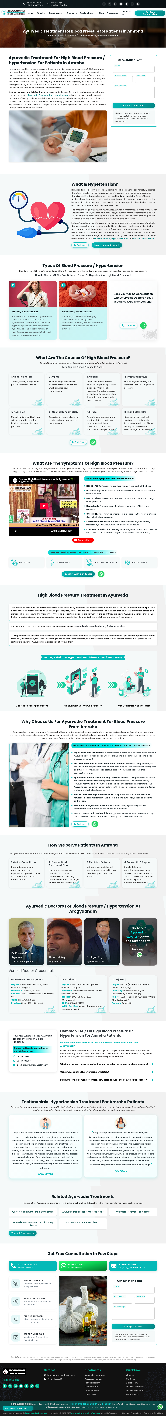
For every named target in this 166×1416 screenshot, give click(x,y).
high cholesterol (119, 238)
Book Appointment (133, 105)
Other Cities (90, 1394)
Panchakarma (91, 1386)
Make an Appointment (106, 245)
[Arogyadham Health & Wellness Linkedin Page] (138, 4)
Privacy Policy (136, 1413)
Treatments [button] (55, 13)
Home (30, 13)
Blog (101, 13)
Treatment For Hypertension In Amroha (99, 35)
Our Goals (130, 1379)
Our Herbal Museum (135, 1390)
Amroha (72, 35)
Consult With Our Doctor (78, 574)
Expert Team (132, 1383)
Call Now (81, 245)
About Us (130, 1375)
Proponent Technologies (36, 1413)
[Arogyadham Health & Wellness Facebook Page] (104, 4)
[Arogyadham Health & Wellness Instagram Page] (115, 4)
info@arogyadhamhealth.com (32, 1065)
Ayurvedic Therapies (94, 1379)
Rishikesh (106, 1404)
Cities (61, 35)
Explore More (85, 540)
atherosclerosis (102, 238)
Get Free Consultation (150, 13)
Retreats (72, 13)
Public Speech (132, 1394)
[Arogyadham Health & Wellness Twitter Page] (109, 4)
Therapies (112, 13)
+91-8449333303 (54, 1379)
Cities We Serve (92, 1390)
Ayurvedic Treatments (95, 1375)
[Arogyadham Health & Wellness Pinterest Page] (132, 4)
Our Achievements (134, 1386)
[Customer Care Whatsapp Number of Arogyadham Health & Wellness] (143, 325)
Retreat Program (92, 1383)
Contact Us (126, 13)
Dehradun (92, 1404)
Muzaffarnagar (78, 1404)
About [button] (40, 13)
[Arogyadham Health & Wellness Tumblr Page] (127, 4)
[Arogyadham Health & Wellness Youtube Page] (121, 4)
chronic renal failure (143, 238)
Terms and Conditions (153, 1413)
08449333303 (24, 1056)
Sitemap (125, 1413)
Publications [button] (87, 13)
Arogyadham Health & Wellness (85, 1413)
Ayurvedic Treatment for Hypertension (48, 95)
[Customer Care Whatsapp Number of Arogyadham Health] (139, 955)
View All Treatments (22, 1233)
